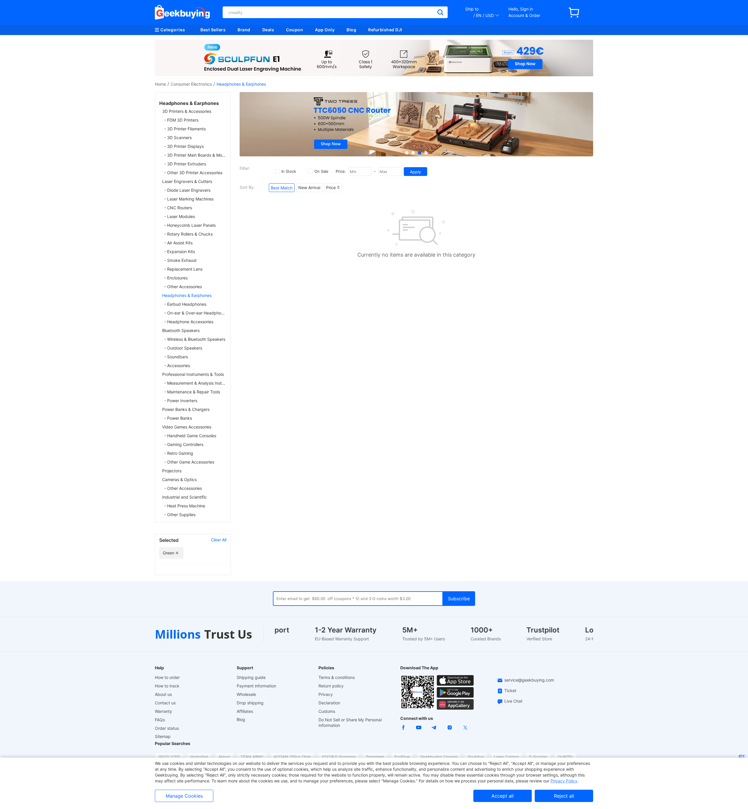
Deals (268, 29)
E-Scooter (538, 756)
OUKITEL (566, 756)
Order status (167, 728)
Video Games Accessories (186, 426)
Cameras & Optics (179, 479)
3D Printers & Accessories (186, 111)
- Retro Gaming (178, 453)
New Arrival (309, 187)
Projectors (171, 470)
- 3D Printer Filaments (185, 128)
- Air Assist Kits (178, 242)
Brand (244, 29)
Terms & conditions (336, 677)
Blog (351, 29)
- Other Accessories (183, 286)
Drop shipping (250, 702)
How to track (167, 685)
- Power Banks (178, 418)
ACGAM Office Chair (292, 756)
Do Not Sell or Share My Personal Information (350, 722)
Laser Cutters (506, 756)
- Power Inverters (180, 400)
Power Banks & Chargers (185, 409)
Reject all (564, 796)
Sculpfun (476, 756)
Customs (326, 711)
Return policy (331, 685)
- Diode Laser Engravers (187, 190)
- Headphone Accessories (188, 321)
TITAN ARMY (252, 756)
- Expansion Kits (179, 251)
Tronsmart (375, 756)
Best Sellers (213, 29)
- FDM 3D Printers (181, 119)
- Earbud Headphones (185, 304)
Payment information (256, 685)
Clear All (218, 539)
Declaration (329, 702)
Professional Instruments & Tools (193, 374)
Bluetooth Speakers (181, 330)
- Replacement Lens (183, 269)
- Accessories (177, 365)
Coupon (294, 29)
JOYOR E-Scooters (338, 756)
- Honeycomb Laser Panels (190, 225)
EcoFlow (402, 756)
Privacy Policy (563, 780)
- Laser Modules (179, 216)
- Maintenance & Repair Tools (192, 391)
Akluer (224, 756)
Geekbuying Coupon (439, 756)
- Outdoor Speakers (183, 347)
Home (160, 84)
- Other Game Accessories (189, 461)
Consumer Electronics (191, 84)
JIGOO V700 (169, 756)
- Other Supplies (179, 514)
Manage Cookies (184, 796)
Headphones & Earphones (187, 295)
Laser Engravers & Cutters (187, 181)
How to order (167, 677)
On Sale (321, 171)
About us (163, 694)
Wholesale (246, 694)
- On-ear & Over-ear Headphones (195, 312)
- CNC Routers (178, 207)
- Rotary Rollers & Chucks (188, 233)
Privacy (325, 694)
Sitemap (163, 736)
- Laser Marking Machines (189, 198)
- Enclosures (176, 277)
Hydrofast (199, 756)
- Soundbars (176, 356)
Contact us (165, 702)
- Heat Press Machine (184, 505)
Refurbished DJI (385, 29)
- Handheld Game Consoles (190, 435)
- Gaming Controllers (183, 444)
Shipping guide (251, 677)
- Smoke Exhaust (180, 260)
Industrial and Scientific (184, 497)
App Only (325, 29)
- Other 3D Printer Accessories (193, 172)
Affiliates (245, 711)
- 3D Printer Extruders (185, 163)
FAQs (160, 719)
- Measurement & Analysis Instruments (195, 383)
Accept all (502, 796)
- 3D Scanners (178, 137)
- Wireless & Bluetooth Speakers (194, 339)
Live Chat (513, 701)
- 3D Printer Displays (184, 146)
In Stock (288, 171)
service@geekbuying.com (529, 679)
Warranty (163, 711)
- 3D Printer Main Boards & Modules (195, 155)
